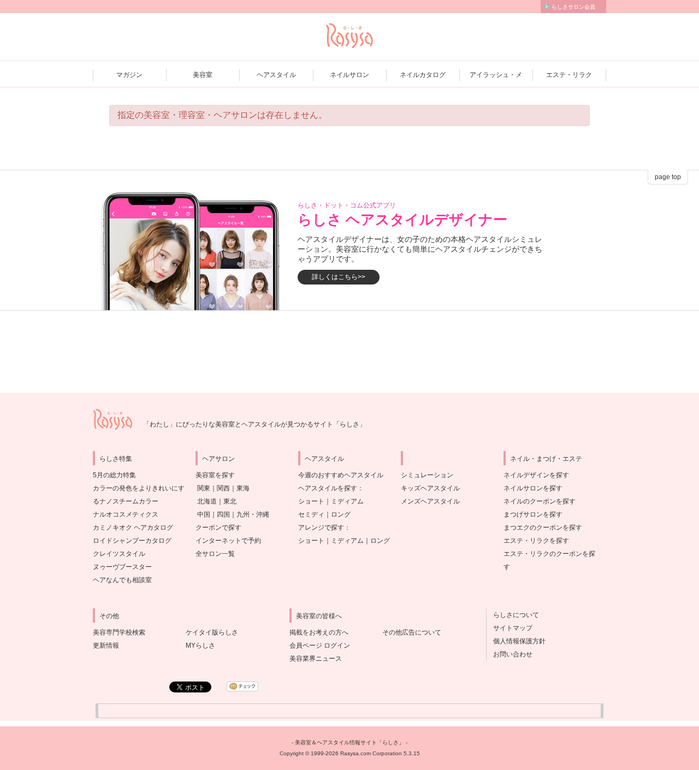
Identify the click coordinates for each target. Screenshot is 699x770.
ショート (311, 501)
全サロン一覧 (215, 554)
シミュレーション (427, 475)
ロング (341, 514)
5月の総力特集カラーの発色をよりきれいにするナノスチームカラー (139, 488)
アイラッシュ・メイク (496, 78)
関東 (203, 488)
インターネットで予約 (228, 540)
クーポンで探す (218, 527)
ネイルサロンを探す (532, 488)
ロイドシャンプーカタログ (132, 540)
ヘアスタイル (276, 75)
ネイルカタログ (423, 75)
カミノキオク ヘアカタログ (133, 527)
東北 (229, 501)
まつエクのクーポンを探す (542, 527)
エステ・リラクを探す (536, 540)
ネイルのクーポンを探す (539, 501)
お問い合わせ (509, 654)
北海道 (207, 501)
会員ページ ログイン (319, 645)
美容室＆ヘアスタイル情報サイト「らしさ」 (349, 742)
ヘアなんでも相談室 (122, 580)
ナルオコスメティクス (125, 514)
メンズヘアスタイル (430, 501)
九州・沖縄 (252, 514)
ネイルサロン (349, 75)
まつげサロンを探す (532, 514)
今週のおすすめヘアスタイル (340, 475)
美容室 (202, 75)
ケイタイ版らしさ (212, 632)
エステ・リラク (569, 75)
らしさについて (513, 615)
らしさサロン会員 (573, 7)
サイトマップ (509, 628)
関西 (223, 488)
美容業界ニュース (315, 658)
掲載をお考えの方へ (318, 632)
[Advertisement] (349, 351)
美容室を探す (215, 475)
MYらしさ (200, 645)
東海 (243, 488)
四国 (223, 514)
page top (668, 177)
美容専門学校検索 (119, 632)
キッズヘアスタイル (430, 488)
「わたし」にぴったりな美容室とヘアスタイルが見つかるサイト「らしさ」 (254, 424)
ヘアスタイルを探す (327, 488)
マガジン (129, 75)
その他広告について (411, 632)
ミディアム (347, 501)
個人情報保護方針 (516, 641)
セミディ (311, 514)
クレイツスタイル (119, 554)
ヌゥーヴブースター (122, 567)
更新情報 (106, 645)
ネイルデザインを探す (536, 475)
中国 (203, 514)
